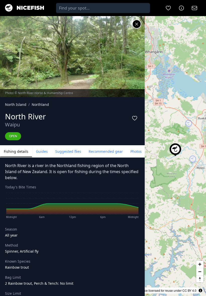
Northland (40, 104)
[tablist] (72, 151)
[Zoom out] (199, 271)
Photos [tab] (136, 151)
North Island (15, 104)
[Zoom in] (199, 264)
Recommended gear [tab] (106, 151)
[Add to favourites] (135, 118)
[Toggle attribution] (200, 290)
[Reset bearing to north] (199, 278)
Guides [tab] (42, 151)
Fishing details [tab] (16, 151)
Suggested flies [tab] (68, 151)
